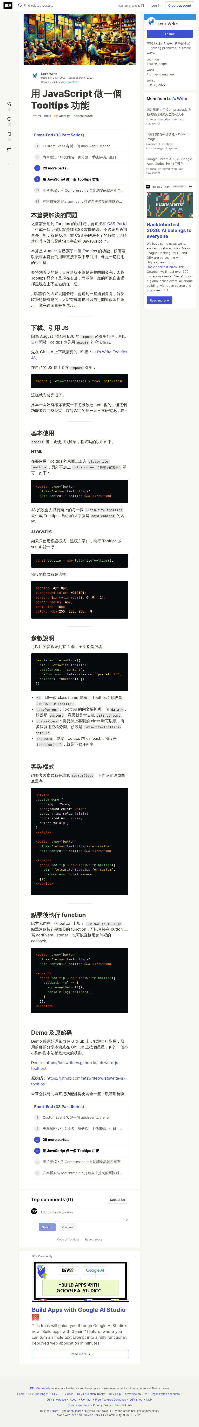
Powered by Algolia (129, 5)
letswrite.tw (72, 82)
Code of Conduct (68, 1239)
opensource (83, 116)
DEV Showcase (56, 1399)
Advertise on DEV (136, 1393)
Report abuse (93, 1239)
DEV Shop (136, 1399)
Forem (54, 1410)
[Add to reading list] (9, 136)
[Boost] (9, 150)
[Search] (20, 5)
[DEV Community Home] (8, 5)
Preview (67, 1227)
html (37, 116)
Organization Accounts (165, 1393)
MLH (149, 1399)
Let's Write (49, 74)
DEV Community (40, 1388)
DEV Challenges (38, 1393)
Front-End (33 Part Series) (59, 135)
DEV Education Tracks (91, 1393)
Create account (179, 5)
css (47, 116)
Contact (86, 1399)
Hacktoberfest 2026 (162, 267)
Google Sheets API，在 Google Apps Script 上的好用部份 (169, 165)
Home (20, 1393)
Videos (69, 1393)
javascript (62, 116)
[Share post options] (9, 164)
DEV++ (56, 1393)
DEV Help (115, 1393)
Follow (170, 34)
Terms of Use (123, 1405)
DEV (114, 1410)
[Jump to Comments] (9, 121)
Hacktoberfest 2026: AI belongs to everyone (169, 230)
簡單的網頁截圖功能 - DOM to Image (167, 141)
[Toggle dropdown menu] (135, 1256)
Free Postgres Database (110, 1399)
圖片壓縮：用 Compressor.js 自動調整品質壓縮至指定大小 (168, 116)
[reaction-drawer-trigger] (9, 106)
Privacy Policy (102, 1405)
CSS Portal (117, 223)
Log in (156, 5)
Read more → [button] (80, 1354)
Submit (47, 1227)
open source (75, 1410)
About (73, 1399)
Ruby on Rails (91, 1414)
